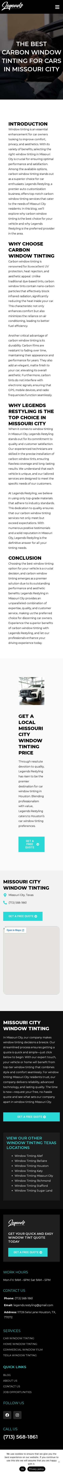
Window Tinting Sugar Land (33, 1190)
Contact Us (11, 1386)
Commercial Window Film (23, 1349)
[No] (58, 1461)
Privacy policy (36, 1469)
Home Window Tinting (20, 1344)
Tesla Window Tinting (20, 1355)
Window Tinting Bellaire (31, 1160)
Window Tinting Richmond (33, 1180)
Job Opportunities (17, 1392)
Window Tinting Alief (29, 1155)
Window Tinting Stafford (31, 1185)
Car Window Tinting (18, 1338)
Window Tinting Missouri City (34, 1175)
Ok (22, 1469)
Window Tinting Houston (32, 1166)
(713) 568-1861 (20, 1437)
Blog (7, 1375)
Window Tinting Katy (29, 1171)
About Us (10, 1380)
